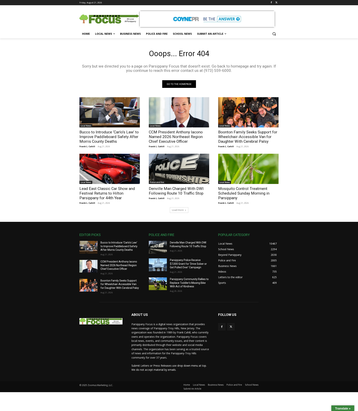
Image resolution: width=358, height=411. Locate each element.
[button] (274, 33)
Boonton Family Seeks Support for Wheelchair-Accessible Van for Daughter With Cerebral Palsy (247, 137)
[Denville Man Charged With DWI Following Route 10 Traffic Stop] (179, 169)
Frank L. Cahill (87, 146)
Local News (86, 125)
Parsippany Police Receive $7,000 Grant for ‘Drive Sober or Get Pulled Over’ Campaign (188, 264)
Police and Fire (157, 182)
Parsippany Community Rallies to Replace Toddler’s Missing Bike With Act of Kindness (189, 283)
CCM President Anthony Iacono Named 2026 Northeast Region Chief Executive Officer (176, 137)
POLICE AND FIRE (161, 235)
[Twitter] (276, 3)
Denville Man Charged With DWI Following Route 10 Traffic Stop (176, 191)
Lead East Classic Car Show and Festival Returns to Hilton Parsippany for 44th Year (107, 193)
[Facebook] (271, 3)
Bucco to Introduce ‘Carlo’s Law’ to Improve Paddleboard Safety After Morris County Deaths (109, 137)
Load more (178, 210)
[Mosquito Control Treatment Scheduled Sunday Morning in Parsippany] (248, 169)
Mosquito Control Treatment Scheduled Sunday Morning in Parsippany (243, 193)
